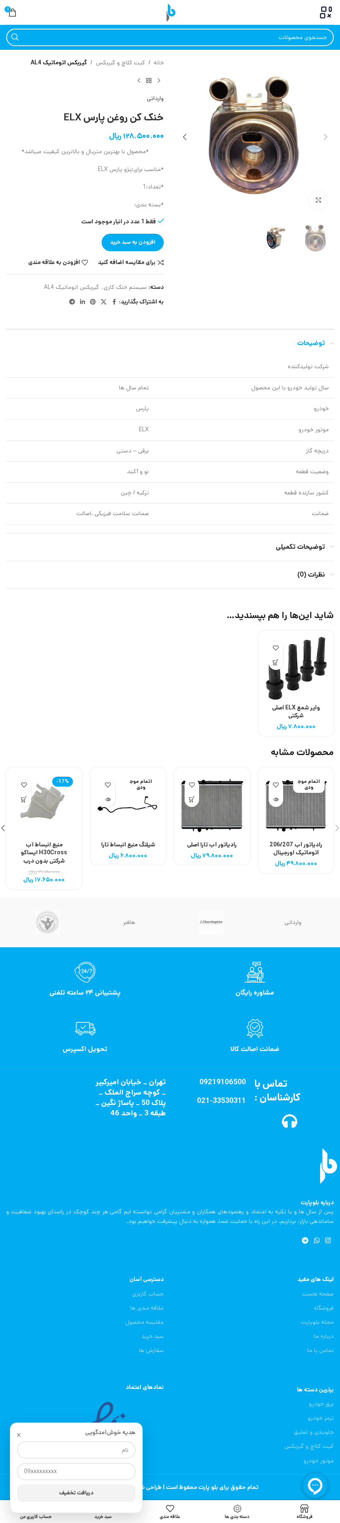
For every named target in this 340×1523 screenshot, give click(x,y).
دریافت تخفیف (76, 1493)
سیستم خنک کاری (125, 287)
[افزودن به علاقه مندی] (276, 648)
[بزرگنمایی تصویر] (318, 200)
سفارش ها (151, 1350)
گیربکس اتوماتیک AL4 (59, 63)
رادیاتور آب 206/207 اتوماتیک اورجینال (296, 849)
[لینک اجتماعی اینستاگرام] (328, 1240)
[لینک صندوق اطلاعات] (255, 979)
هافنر (129, 922)
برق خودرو (321, 1404)
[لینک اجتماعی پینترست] (92, 302)
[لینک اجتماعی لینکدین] (82, 302)
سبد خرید (152, 1336)
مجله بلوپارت (317, 1322)
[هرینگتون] (211, 922)
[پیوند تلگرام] (72, 302)
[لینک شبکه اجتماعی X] (103, 302)
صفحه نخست (318, 1294)
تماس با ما (320, 1350)
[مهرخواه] (47, 922)
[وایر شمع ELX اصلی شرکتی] (296, 668)
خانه (159, 63)
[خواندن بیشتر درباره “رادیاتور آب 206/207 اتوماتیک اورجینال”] (276, 799)
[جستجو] (15, 37)
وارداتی (155, 98)
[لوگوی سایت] (170, 12)
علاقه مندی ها (147, 1308)
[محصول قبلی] (159, 81)
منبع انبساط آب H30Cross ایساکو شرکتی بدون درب (44, 853)
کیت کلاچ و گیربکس (120, 63)
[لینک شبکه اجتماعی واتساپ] (316, 1240)
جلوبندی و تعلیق (314, 1432)
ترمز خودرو (321, 1418)
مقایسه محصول (144, 1322)
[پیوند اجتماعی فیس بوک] (114, 302)
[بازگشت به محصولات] (149, 81)
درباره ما (324, 1336)
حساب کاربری (148, 1294)
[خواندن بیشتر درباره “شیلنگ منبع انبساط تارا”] (108, 799)
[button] (325, 137)
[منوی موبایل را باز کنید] (326, 12)
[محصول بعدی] (139, 81)
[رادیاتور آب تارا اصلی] (212, 805)
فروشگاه (324, 1308)
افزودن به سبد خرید (132, 242)
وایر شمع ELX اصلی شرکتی (296, 712)
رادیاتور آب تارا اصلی (212, 845)
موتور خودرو (319, 1461)
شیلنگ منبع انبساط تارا (128, 845)
